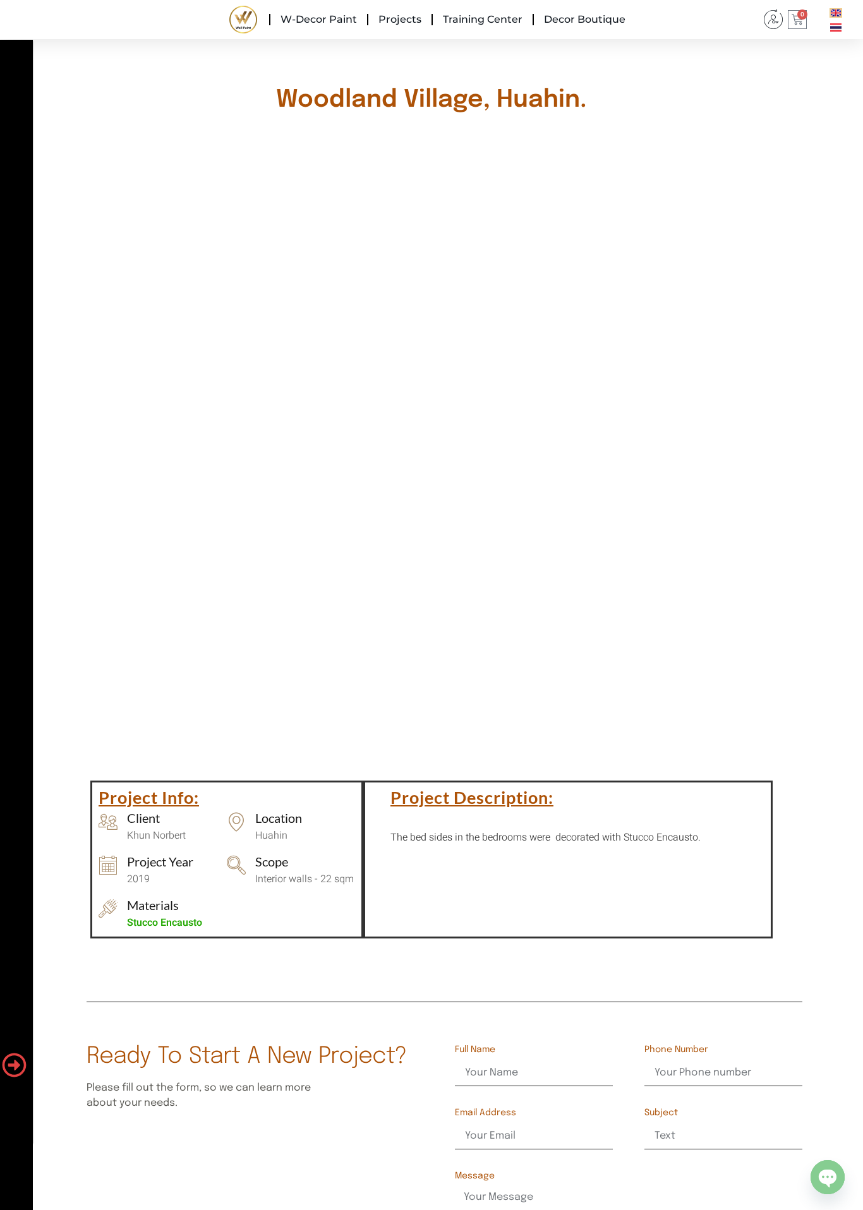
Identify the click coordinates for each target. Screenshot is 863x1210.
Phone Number (676, 1049)
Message (475, 1175)
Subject (661, 1112)
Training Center (482, 19)
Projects (399, 19)
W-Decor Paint (319, 19)
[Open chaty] (828, 1177)
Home (243, 19)
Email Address (485, 1112)
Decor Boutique (584, 19)
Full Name (475, 1049)
